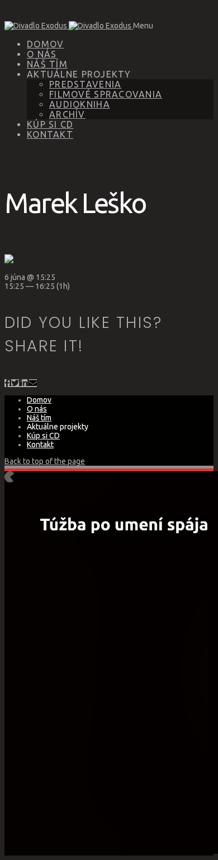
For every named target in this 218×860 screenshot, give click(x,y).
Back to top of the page (44, 461)
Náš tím (47, 64)
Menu (143, 25)
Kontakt (50, 134)
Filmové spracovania (105, 94)
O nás (41, 54)
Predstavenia (85, 84)
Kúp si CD (50, 124)
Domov (45, 44)
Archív (67, 114)
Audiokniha (79, 104)
